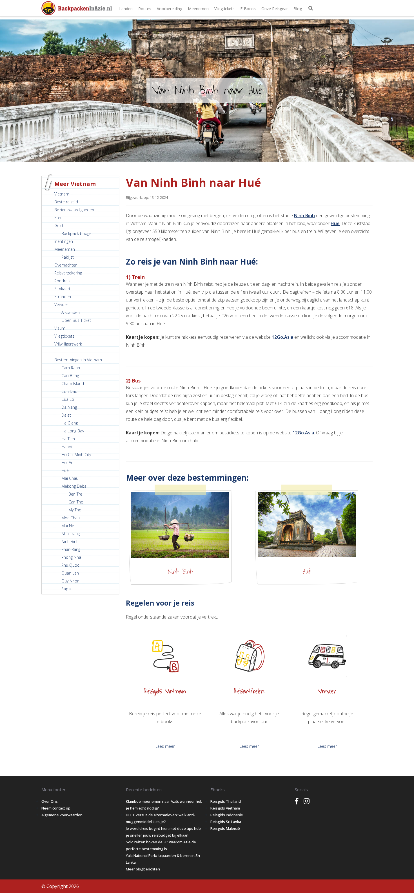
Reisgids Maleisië (225, 828)
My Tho (74, 510)
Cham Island (72, 383)
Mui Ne (67, 525)
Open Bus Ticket (76, 320)
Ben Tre (75, 494)
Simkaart (62, 288)
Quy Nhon (70, 581)
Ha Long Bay (72, 431)
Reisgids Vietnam (225, 808)
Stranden (62, 296)
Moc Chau (70, 517)
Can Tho (75, 502)
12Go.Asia (282, 337)
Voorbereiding (169, 8)
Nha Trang (70, 533)
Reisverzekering (68, 273)
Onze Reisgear (274, 8)
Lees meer (165, 746)
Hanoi (66, 446)
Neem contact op (55, 808)
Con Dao (69, 391)
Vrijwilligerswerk (68, 344)
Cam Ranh (70, 367)
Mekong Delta (73, 486)
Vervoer (61, 304)
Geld (58, 225)
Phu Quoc (70, 565)
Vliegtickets (224, 8)
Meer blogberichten (143, 869)
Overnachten (65, 265)
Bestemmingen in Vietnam (78, 359)
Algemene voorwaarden (62, 814)
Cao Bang (70, 375)
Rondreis (62, 280)
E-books (248, 8)
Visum (59, 328)
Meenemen (198, 8)
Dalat (66, 415)
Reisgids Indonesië (226, 814)
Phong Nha (71, 557)
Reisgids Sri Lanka (225, 821)
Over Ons (49, 801)
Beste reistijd (66, 201)
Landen (126, 8)
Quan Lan (70, 573)
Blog (297, 8)
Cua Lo (67, 399)
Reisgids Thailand (225, 801)
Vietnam (61, 194)
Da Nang (69, 407)
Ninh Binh (70, 541)
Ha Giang (69, 423)
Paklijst (67, 257)
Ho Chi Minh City (76, 454)
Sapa (66, 588)
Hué (65, 470)
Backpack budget (77, 233)
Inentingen (63, 241)
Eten (58, 217)
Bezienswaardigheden (74, 209)
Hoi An (67, 462)
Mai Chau (69, 478)
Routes (144, 8)
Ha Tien (68, 438)
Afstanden (70, 312)
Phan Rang (70, 549)
